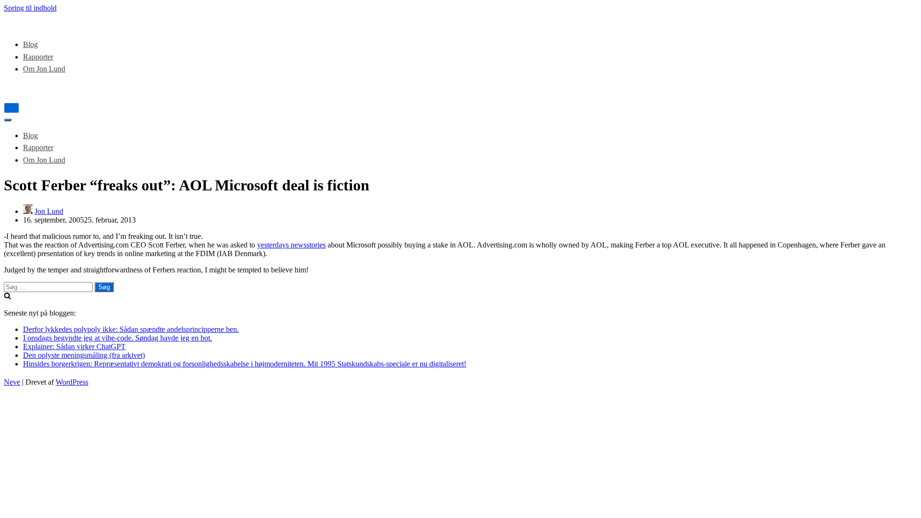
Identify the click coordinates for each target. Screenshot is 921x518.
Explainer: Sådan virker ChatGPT (74, 346)
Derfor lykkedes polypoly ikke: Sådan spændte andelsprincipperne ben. (131, 329)
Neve (12, 382)
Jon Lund (49, 211)
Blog (30, 44)
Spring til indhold (30, 8)
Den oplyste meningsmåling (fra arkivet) (84, 355)
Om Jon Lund (44, 69)
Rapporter (38, 57)
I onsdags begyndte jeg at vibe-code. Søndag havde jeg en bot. (117, 338)
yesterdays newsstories (291, 245)
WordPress (72, 382)
